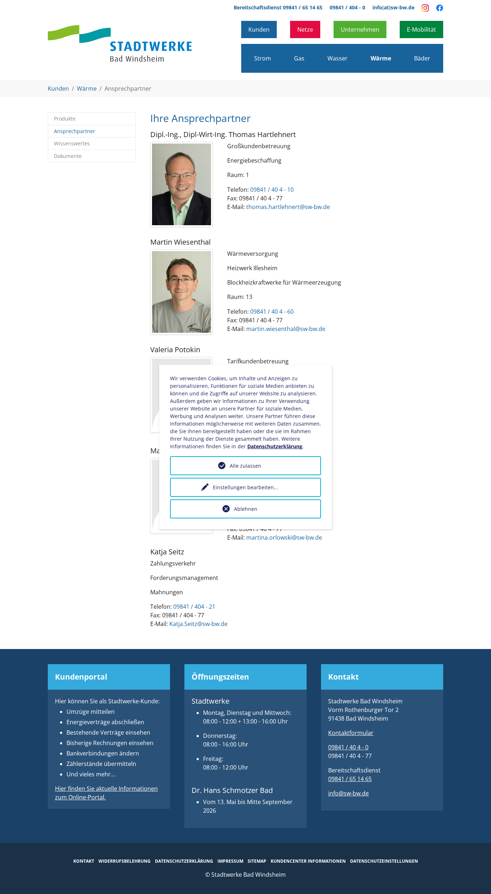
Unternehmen (360, 29)
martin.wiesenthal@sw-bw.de (285, 329)
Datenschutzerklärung (274, 446)
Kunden (259, 29)
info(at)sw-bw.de (393, 7)
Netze (305, 29)
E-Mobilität (421, 29)
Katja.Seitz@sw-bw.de (198, 624)
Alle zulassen (245, 465)
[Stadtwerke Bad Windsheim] (120, 43)
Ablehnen (245, 508)
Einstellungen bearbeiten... (245, 487)
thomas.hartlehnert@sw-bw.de (288, 207)
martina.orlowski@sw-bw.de (284, 537)
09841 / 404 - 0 (347, 7)
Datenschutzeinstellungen (384, 861)
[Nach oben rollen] (475, 878)
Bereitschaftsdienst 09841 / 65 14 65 (278, 7)
